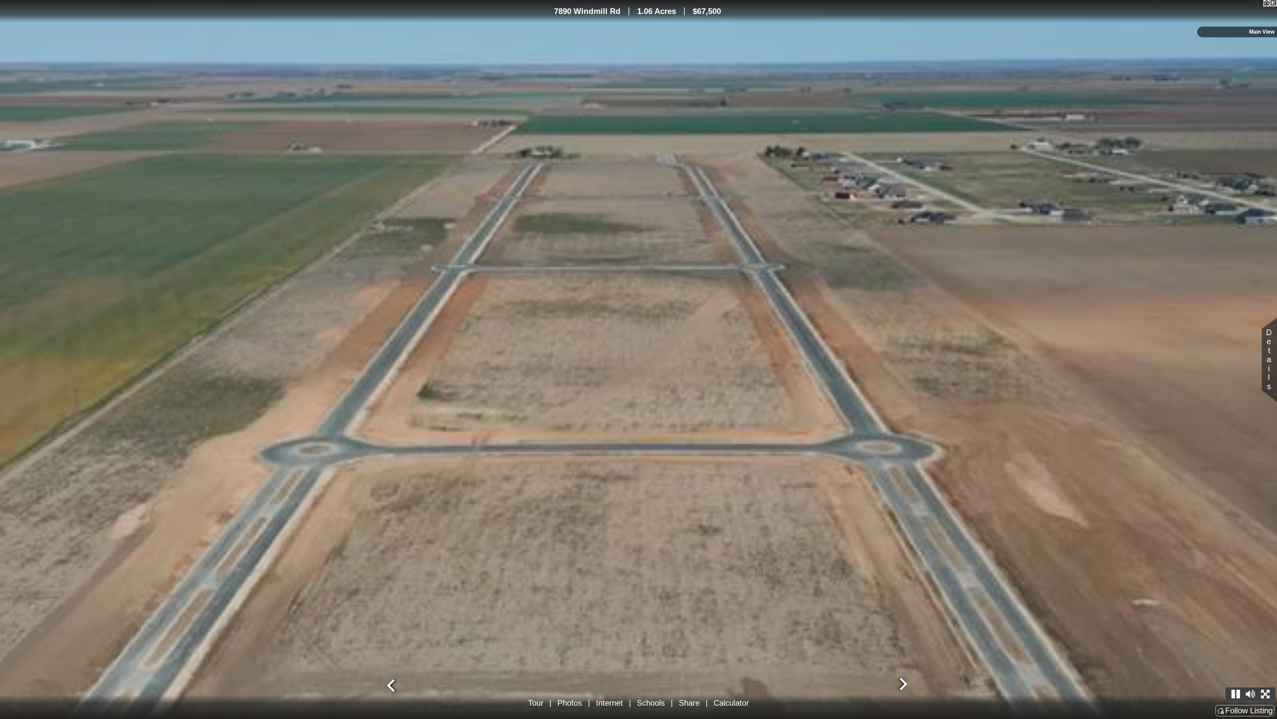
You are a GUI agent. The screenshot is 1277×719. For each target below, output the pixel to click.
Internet (609, 702)
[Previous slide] (391, 684)
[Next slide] (902, 684)
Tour (535, 702)
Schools (651, 702)
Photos (569, 702)
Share (689, 702)
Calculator (731, 702)
